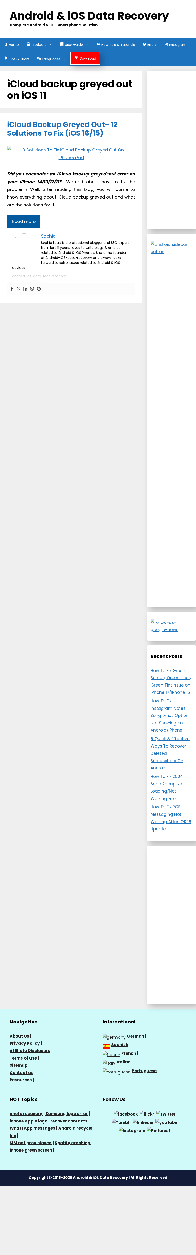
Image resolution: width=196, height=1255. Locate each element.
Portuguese (144, 1071)
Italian (124, 1062)
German (135, 1036)
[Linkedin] (25, 289)
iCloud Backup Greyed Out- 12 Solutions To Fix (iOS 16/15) (62, 128)
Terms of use (23, 1058)
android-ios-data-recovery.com (39, 276)
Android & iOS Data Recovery (89, 15)
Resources (21, 1080)
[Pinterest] (39, 289)
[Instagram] (32, 289)
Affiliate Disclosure (30, 1051)
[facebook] (125, 1114)
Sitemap (18, 1065)
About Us (19, 1036)
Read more (24, 221)
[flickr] (147, 1114)
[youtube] (166, 1122)
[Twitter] (18, 289)
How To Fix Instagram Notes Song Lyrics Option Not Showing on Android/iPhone (170, 715)
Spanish (119, 1045)
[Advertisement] (171, 150)
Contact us (21, 1073)
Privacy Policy (25, 1043)
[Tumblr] (121, 1122)
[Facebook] (12, 289)
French (128, 1053)
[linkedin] (143, 1122)
